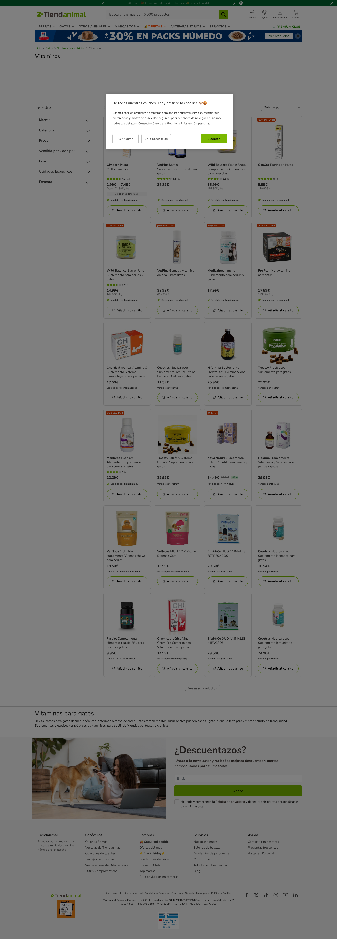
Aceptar (214, 139)
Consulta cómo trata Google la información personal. (174, 123)
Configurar (125, 139)
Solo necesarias (156, 139)
